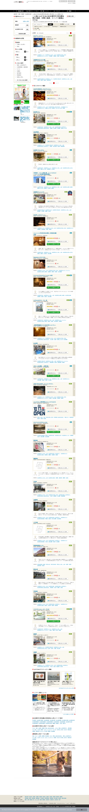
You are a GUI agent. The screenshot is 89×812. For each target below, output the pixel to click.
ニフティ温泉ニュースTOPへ (68, 714)
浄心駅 (38, 436)
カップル (54, 729)
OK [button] (81, 809)
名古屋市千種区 (40, 720)
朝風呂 (49, 731)
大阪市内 (47, 799)
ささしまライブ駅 (59, 108)
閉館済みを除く (63, 26)
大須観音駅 (49, 169)
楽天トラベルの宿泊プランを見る (53, 123)
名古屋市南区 (62, 721)
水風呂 (41, 729)
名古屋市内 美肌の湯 (41, 78)
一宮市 (60, 723)
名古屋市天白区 (49, 723)
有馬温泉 (33, 798)
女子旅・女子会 (60, 729)
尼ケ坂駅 (49, 605)
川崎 (28, 799)
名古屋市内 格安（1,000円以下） (61, 127)
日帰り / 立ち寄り (21, 44)
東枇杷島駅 (63, 146)
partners (26, 809)
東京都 (44, 796)
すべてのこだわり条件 (22, 80)
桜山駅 (67, 477)
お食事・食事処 (41, 728)
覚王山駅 (58, 648)
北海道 (50, 796)
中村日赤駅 (55, 146)
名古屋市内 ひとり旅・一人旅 (50, 54)
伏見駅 (38, 169)
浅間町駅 (71, 435)
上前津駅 (42, 211)
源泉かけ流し (20, 77)
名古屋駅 (53, 108)
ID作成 (74, 3)
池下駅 (57, 630)
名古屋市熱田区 (50, 721)
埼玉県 (30, 796)
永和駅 (67, 564)
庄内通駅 (57, 541)
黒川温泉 (56, 798)
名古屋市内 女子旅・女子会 (61, 54)
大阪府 (47, 796)
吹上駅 (55, 587)
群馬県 (40, 796)
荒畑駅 (57, 477)
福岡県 (61, 796)
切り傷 (45, 731)
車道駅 (53, 605)
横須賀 (31, 799)
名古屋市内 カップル (41, 54)
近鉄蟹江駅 (49, 80)
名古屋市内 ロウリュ (41, 108)
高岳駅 (62, 398)
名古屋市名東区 (42, 723)
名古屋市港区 (56, 721)
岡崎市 (57, 723)
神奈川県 (26, 796)
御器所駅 (60, 477)
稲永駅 (49, 518)
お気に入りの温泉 (63, 1)
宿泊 (37, 728)
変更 (27, 25)
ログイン (70, 3)
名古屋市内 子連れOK (57, 78)
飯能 (41, 799)
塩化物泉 (53, 731)
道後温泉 (51, 798)
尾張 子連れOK (53, 564)
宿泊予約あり (55, 26)
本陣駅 (51, 146)
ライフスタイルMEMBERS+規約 (65, 806)
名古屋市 (34, 720)
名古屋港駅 (59, 518)
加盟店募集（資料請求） (43, 803)
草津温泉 (26, 798)
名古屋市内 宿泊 (40, 127)
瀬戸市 (64, 723)
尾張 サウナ (67, 417)
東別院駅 (38, 211)
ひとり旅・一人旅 (36, 729)
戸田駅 (38, 80)
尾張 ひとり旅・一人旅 (41, 417)
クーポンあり (47, 26)
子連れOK (69, 729)
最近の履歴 (71, 1)
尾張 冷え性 (48, 564)
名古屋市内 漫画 (68, 295)
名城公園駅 (42, 436)
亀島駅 (51, 128)
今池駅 (50, 630)
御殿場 (43, 799)
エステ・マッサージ (48, 729)
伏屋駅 (41, 80)
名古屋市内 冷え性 (58, 435)
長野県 (54, 796)
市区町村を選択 (22, 33)
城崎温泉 (38, 798)
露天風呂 (70, 728)
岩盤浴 (33, 731)
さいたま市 (37, 799)
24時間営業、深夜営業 (22, 67)
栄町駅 (50, 229)
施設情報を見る (52, 45)
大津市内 (56, 799)
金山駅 (49, 211)
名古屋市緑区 (35, 723)
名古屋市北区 (52, 720)
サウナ (33, 728)
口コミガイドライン (61, 803)
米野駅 (64, 108)
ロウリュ (42, 731)
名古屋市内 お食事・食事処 (42, 271)
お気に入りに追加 (63, 45)
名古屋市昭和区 (35, 721)
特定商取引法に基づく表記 (50, 806)
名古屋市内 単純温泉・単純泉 (42, 435)
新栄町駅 (46, 454)
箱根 (30, 798)
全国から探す (26, 21)
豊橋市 (54, 723)
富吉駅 (45, 418)
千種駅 (53, 630)
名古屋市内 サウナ (70, 228)
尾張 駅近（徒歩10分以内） (59, 417)
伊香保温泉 (46, 798)
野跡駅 (46, 518)
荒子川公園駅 (54, 518)
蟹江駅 (38, 418)
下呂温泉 (42, 798)
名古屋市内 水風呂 (40, 454)
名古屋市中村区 (65, 720)
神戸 (60, 799)
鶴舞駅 (46, 211)
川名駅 (61, 587)
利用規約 (57, 806)
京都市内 (52, 799)
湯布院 (59, 798)
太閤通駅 (58, 128)
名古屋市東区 (46, 720)
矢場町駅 (38, 229)
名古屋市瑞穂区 (42, 721)
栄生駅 (59, 146)
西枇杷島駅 (59, 362)
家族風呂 (19, 75)
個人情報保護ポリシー (41, 806)
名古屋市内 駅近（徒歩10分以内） (43, 128)
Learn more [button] (69, 809)
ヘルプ (67, 803)
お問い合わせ (72, 803)
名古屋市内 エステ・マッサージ (64, 270)
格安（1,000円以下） (63, 728)
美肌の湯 (37, 731)
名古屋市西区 (59, 720)
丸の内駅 (53, 169)
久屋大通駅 (49, 253)
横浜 (26, 799)
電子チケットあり (38, 26)
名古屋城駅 (65, 339)
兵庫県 (37, 796)
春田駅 (45, 80)
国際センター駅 (48, 108)
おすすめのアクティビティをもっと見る (66, 688)
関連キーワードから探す (19, 801)
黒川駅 (54, 541)
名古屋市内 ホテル (66, 378)
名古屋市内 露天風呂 (41, 518)
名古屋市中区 (72, 720)
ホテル (56, 728)
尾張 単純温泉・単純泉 (41, 564)
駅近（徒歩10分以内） (50, 728)
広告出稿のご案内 (52, 803)
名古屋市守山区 (69, 721)
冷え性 (65, 729)
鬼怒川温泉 (64, 798)
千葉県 (34, 796)
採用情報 (73, 806)
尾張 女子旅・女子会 (49, 417)
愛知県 (57, 796)
